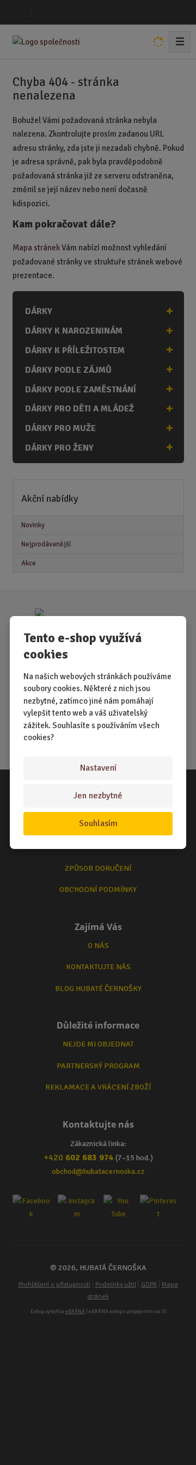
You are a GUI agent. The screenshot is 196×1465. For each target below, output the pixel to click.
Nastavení (98, 767)
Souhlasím (98, 823)
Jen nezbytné (98, 795)
